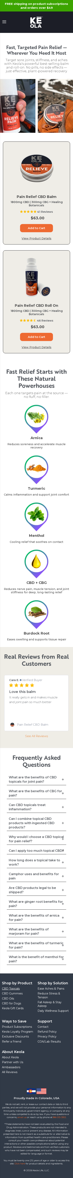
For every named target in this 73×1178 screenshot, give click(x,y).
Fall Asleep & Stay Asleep (50, 1004)
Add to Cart (36, 228)
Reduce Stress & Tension (49, 995)
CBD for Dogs (11, 1003)
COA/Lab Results (49, 1041)
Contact (43, 1027)
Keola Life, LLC (41, 1170)
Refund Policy (47, 1031)
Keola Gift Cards (13, 1008)
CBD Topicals (11, 988)
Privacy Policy (47, 1036)
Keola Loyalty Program (17, 1031)
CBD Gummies (12, 993)
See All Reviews (36, 736)
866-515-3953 (59, 1117)
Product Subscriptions (17, 1027)
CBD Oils (8, 998)
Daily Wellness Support (53, 1011)
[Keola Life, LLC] (36, 22)
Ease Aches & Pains (51, 988)
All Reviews (9, 1072)
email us (22, 1117)
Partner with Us (12, 1062)
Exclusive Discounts (15, 1036)
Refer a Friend (11, 1041)
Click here (20, 1163)
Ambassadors (11, 1067)
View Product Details (36, 238)
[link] (36, 725)
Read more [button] (35, 711)
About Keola (10, 1057)
